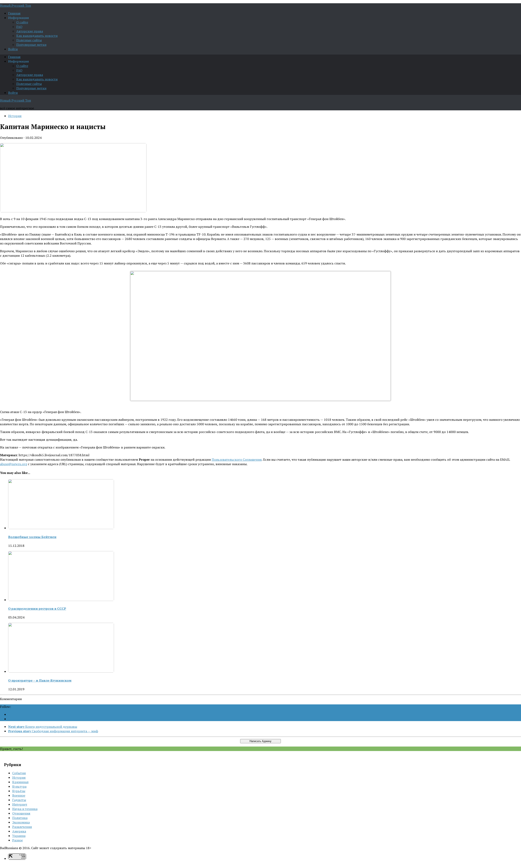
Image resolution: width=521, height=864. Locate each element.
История (15, 116)
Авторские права (29, 31)
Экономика (21, 822)
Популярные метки (31, 44)
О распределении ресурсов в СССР (37, 608)
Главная (14, 13)
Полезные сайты (29, 40)
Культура (19, 786)
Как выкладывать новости (37, 35)
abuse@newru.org (13, 464)
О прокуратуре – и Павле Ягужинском (39, 680)
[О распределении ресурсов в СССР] (61, 600)
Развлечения (22, 827)
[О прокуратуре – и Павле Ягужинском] (61, 671)
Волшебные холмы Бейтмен (32, 537)
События (19, 773)
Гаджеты (19, 800)
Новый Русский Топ (15, 5)
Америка (19, 831)
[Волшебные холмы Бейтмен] (61, 528)
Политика (19, 818)
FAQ (19, 26)
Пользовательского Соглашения (237, 459)
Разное (17, 840)
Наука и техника (24, 809)
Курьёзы (18, 791)
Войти (13, 49)
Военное (18, 795)
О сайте (22, 22)
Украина (18, 835)
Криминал (20, 782)
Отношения (21, 813)
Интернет (19, 804)
